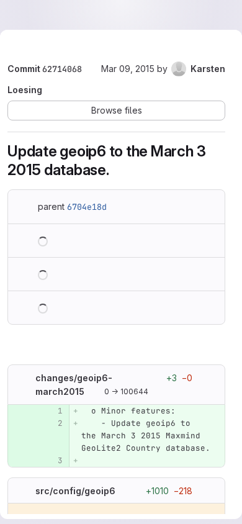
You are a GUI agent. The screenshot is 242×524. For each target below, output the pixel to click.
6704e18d (87, 206)
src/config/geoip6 (75, 490)
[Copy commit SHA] (91, 69)
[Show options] (209, 377)
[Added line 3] (52, 460)
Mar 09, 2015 (128, 68)
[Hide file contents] (23, 377)
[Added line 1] (52, 411)
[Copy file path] (94, 391)
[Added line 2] (52, 423)
